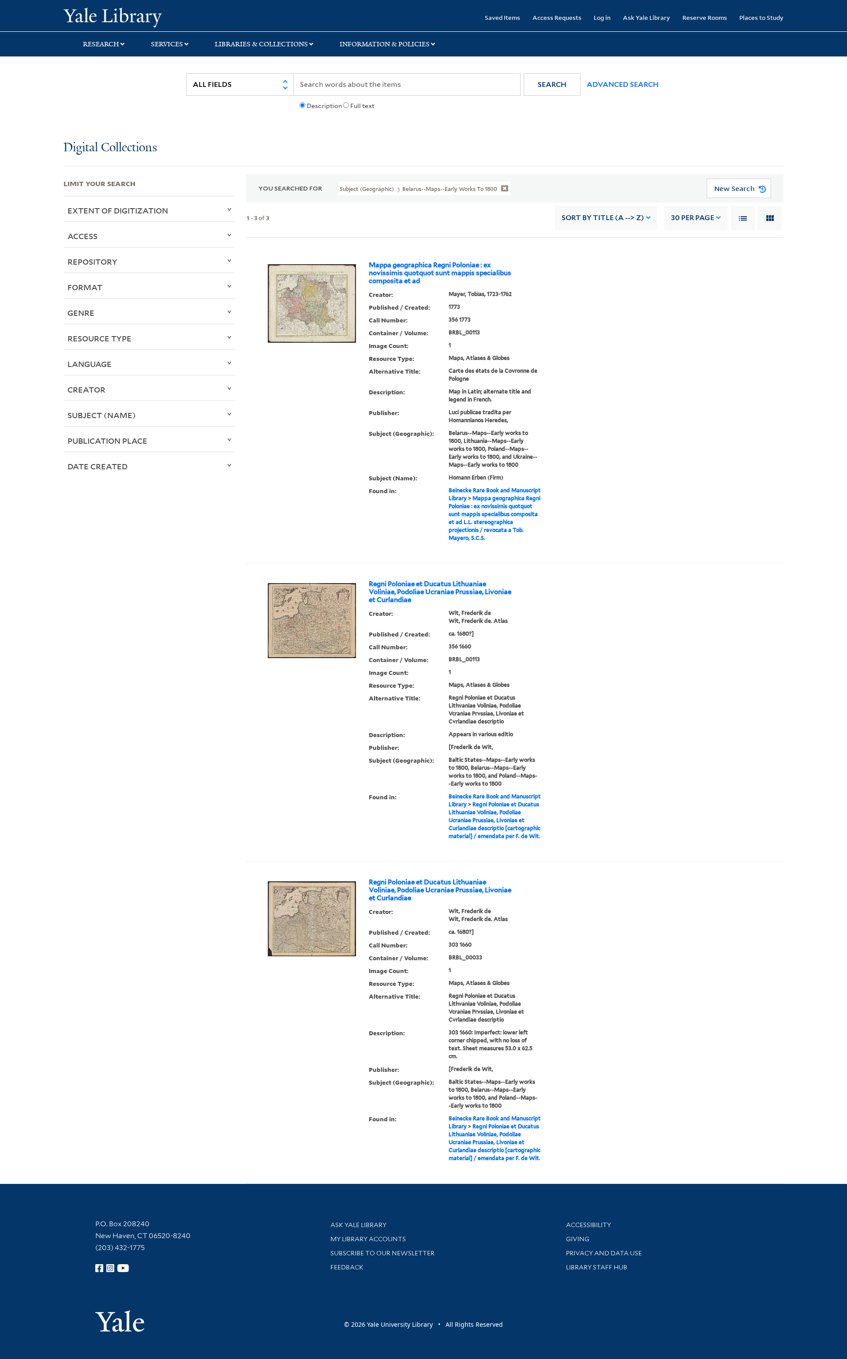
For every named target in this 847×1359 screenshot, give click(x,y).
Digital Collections (110, 148)
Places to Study (761, 17)
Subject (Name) (101, 415)
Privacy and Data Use (604, 1253)
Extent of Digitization (117, 210)
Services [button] (167, 44)
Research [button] (101, 44)
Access (82, 236)
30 (692, 217)
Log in (602, 17)
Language (89, 364)
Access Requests (556, 17)
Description (324, 105)
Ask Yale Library (646, 17)
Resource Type (99, 338)
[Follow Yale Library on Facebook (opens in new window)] (99, 1268)
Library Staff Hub (596, 1267)
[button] (552, 84)
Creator (86, 389)
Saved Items (502, 17)
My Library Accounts (368, 1239)
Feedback (347, 1267)
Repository (92, 261)
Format (84, 287)
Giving (577, 1239)
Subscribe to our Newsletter (382, 1253)
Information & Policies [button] (385, 44)
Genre (80, 312)
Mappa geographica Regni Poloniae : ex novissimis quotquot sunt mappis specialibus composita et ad (440, 273)
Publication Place (107, 440)
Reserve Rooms (704, 17)
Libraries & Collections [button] (261, 44)
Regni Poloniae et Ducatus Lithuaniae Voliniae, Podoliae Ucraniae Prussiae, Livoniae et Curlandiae (440, 592)
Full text (362, 105)
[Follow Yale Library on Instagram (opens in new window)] (110, 1268)
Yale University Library (118, 17)
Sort (603, 217)
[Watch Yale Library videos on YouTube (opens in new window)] (123, 1268)
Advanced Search (623, 84)
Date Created (97, 466)
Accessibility (588, 1224)
